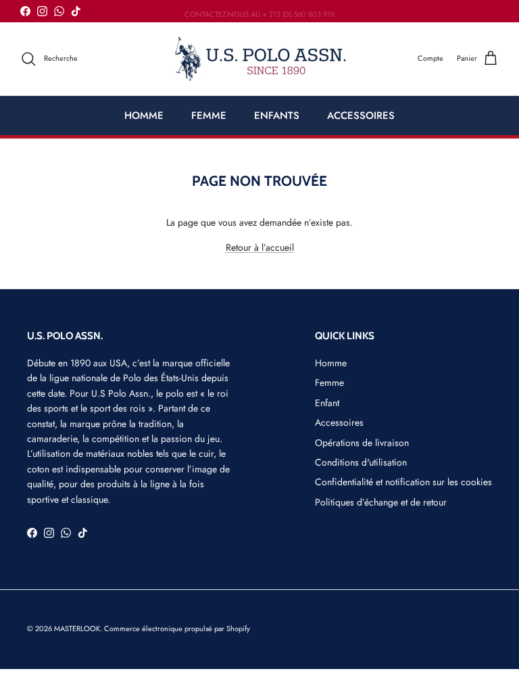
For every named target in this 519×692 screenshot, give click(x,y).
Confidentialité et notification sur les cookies (403, 482)
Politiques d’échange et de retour (381, 502)
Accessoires (339, 422)
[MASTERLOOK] (260, 59)
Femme (329, 382)
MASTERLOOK (77, 628)
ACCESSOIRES (361, 115)
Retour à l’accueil (260, 247)
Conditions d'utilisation (361, 462)
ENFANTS (276, 115)
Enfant (327, 403)
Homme (331, 363)
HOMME (144, 115)
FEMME (208, 115)
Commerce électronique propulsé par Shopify (177, 628)
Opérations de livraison (362, 442)
